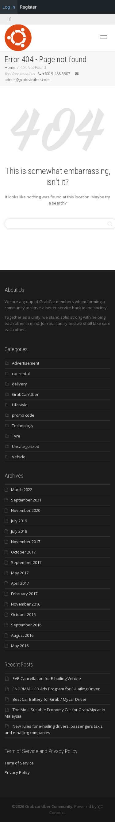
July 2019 (19, 521)
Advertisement (25, 363)
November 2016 (25, 604)
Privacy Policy (17, 772)
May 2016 (20, 645)
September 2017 (26, 562)
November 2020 (25, 510)
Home (10, 67)
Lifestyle (20, 404)
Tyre (16, 436)
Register (28, 6)
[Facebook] (10, 19)
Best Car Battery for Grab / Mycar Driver (49, 699)
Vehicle (18, 457)
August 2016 (22, 635)
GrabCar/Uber (25, 394)
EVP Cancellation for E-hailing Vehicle (47, 678)
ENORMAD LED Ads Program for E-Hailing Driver (56, 689)
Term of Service (19, 763)
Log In (8, 6)
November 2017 (25, 541)
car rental (21, 373)
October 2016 (23, 614)
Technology (22, 425)
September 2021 (26, 500)
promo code (23, 415)
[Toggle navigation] (103, 37)
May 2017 (20, 573)
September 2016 (26, 625)
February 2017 (24, 593)
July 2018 (19, 531)
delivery (19, 384)
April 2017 (20, 583)
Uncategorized (25, 446)
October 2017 (23, 552)
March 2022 (21, 489)
